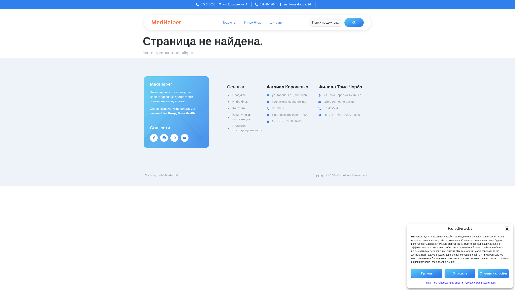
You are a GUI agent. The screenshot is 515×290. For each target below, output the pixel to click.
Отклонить (460, 273)
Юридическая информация (480, 283)
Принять (427, 273)
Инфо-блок (252, 22)
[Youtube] (184, 138)
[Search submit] (354, 22)
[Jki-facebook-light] (154, 138)
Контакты (276, 22)
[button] (507, 229)
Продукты (228, 22)
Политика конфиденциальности (444, 283)
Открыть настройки (493, 273)
